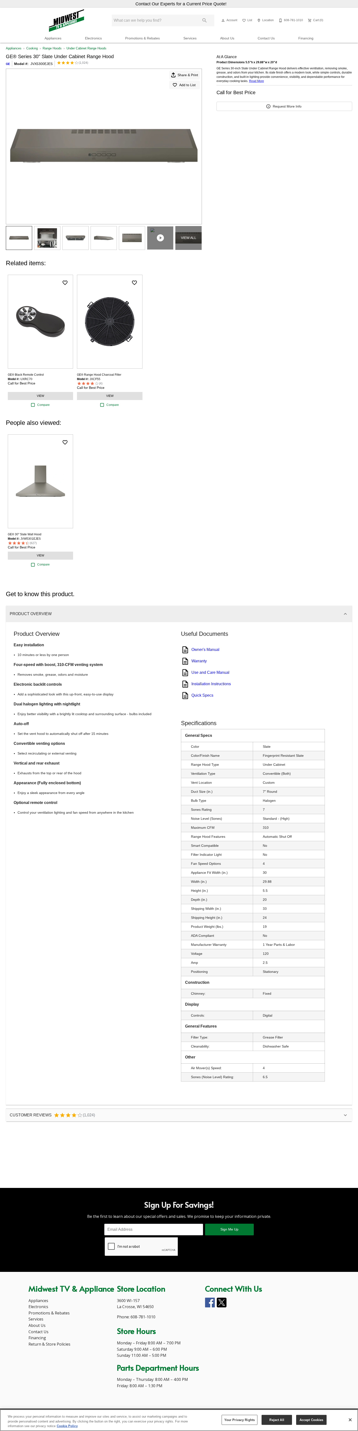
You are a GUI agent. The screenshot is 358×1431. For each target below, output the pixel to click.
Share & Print (188, 75)
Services (190, 38)
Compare (43, 405)
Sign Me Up (229, 1229)
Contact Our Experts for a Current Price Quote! (180, 3)
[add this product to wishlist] (65, 283)
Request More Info (287, 106)
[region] (179, 1420)
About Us (227, 38)
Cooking (32, 48)
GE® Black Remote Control (26, 374)
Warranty (199, 661)
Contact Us (266, 38)
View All (188, 238)
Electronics (93, 38)
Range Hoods (52, 48)
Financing (305, 38)
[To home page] (66, 20)
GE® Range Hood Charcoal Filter (99, 374)
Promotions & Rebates (142, 38)
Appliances (53, 38)
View (40, 396)
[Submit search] (204, 20)
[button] (223, 20)
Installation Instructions (211, 684)
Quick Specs (202, 695)
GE (8, 64)
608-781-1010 (143, 1317)
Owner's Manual (205, 649)
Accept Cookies (311, 1420)
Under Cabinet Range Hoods (86, 48)
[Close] (350, 1419)
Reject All (276, 1420)
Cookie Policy (67, 1426)
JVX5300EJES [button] (41, 64)
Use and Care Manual (210, 672)
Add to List (187, 85)
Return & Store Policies (49, 1344)
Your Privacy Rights (239, 1420)
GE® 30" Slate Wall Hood (24, 534)
